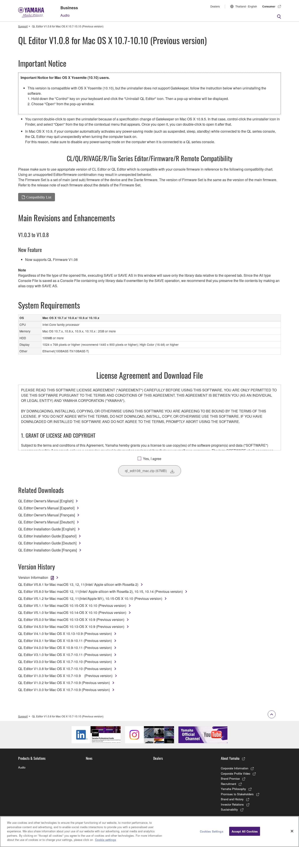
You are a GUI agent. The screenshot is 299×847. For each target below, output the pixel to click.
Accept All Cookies (245, 831)
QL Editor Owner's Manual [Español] (46, 507)
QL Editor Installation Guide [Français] (47, 550)
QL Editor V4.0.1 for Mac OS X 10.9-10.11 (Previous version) (65, 640)
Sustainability (229, 809)
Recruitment (228, 784)
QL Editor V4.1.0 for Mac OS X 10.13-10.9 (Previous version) (65, 633)
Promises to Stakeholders (237, 794)
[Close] (292, 831)
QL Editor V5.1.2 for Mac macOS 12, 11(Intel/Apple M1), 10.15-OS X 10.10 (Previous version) (90, 598)
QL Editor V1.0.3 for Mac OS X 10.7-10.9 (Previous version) (65, 675)
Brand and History (232, 799)
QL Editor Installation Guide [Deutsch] (47, 543)
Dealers (215, 6)
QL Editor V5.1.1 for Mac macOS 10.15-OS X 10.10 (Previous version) (72, 605)
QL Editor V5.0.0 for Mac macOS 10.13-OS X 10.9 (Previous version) (71, 619)
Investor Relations (232, 804)
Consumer (268, 6)
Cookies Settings (211, 831)
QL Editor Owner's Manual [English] (45, 500)
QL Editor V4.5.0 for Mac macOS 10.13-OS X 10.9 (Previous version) (71, 626)
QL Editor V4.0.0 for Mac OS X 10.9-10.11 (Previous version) (65, 647)
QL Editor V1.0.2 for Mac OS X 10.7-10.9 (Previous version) (64, 682)
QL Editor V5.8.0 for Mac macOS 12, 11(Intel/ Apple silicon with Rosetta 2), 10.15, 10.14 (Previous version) (100, 591)
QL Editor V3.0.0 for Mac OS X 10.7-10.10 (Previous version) (65, 661)
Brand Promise (230, 778)
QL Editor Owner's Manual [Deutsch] (46, 521)
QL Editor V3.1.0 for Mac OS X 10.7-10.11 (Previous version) (65, 654)
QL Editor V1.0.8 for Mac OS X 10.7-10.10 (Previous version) (65, 668)
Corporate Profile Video (235, 773)
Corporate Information (234, 768)
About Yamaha (230, 758)
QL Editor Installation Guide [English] (46, 528)
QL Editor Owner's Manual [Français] (46, 514)
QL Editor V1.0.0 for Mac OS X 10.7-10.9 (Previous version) (64, 689)
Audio (65, 15)
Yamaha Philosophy (233, 789)
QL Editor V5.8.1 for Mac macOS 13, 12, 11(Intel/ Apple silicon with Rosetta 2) (78, 584)
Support (23, 26)
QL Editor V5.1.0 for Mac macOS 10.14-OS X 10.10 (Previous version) (72, 612)
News (89, 758)
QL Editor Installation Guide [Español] (47, 536)
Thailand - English (246, 6)
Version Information (33, 577)
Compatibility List (38, 197)
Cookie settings (105, 840)
